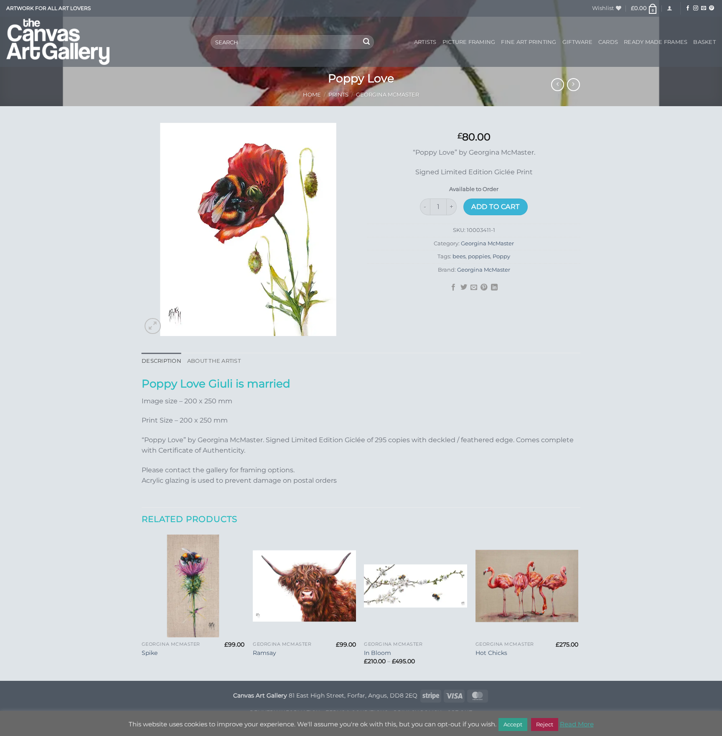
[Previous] (142, 607)
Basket (704, 42)
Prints (338, 95)
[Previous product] (573, 84)
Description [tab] (161, 361)
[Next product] (557, 84)
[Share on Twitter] (463, 287)
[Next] (578, 607)
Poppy (501, 256)
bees (459, 256)
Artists (425, 42)
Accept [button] (512, 724)
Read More (577, 724)
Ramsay (264, 653)
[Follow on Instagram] (695, 8)
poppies (479, 256)
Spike (150, 653)
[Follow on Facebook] (687, 8)
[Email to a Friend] (473, 287)
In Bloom (377, 653)
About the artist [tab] (214, 361)
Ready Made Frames (655, 42)
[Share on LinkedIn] (494, 287)
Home (312, 95)
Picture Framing (469, 42)
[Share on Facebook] (453, 287)
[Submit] (366, 42)
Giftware (577, 42)
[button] (644, 8)
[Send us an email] (703, 8)
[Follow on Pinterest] (711, 8)
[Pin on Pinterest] (483, 287)
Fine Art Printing (528, 42)
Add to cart (495, 207)
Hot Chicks (491, 653)
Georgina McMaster (387, 95)
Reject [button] (544, 724)
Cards (608, 42)
